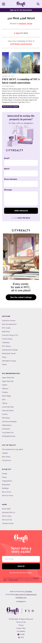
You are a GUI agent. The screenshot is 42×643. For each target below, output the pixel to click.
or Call (21, 218)
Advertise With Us (8, 512)
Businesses (6, 485)
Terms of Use (21, 622)
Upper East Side (7, 381)
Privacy (21, 625)
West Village (6, 396)
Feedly (22, 634)
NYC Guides (6, 328)
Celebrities (5, 342)
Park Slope (6, 418)
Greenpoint (6, 429)
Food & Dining (7, 339)
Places (4, 477)
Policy (4, 357)
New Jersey (6, 457)
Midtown (5, 389)
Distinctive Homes (8, 321)
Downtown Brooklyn (9, 421)
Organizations (7, 481)
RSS (22, 637)
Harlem (4, 385)
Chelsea (5, 392)
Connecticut (6, 460)
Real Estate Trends (10, 106)
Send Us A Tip (7, 520)
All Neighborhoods (8, 436)
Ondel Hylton (9, 86)
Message (8, 190)
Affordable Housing (9, 361)
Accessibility (21, 631)
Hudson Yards (25, 23)
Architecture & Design (10, 350)
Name (7, 169)
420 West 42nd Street (21, 44)
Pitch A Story (6, 516)
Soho (4, 400)
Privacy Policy (13, 580)
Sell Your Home (7, 495)
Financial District (8, 410)
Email (7, 158)
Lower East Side (8, 407)
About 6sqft (6, 509)
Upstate (5, 453)
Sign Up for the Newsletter (21, 10)
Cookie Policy (21, 628)
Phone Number (10, 179)
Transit (4, 364)
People (4, 474)
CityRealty (28, 591)
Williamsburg (6, 425)
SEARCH (38, 4)
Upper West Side (8, 378)
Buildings (5, 488)
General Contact (8, 523)
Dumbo (5, 414)
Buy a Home (6, 492)
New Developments (9, 324)
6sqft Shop (6, 331)
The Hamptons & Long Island (12, 449)
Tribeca (4, 403)
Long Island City (8, 432)
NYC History (6, 346)
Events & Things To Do (10, 335)
